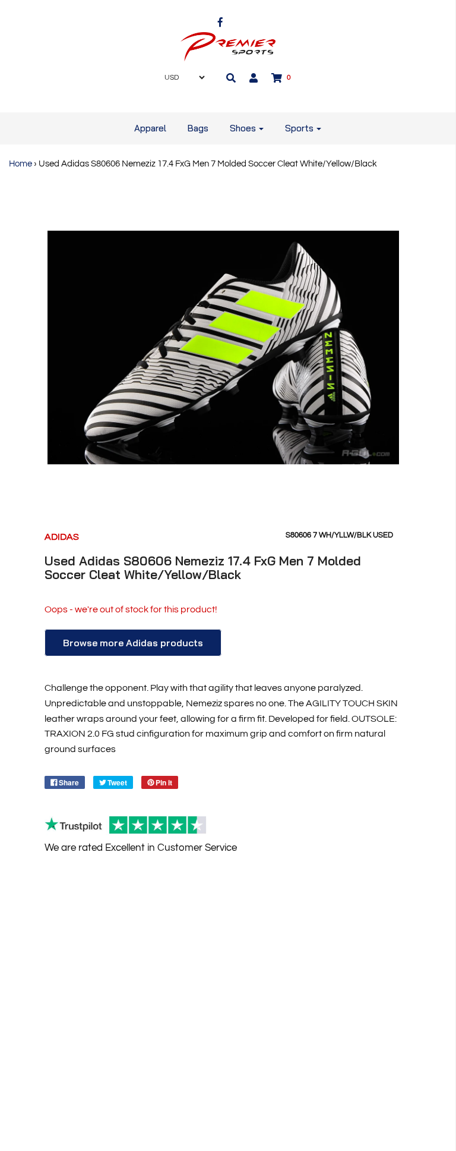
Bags (198, 128)
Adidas (62, 537)
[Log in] (253, 78)
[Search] (231, 78)
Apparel (150, 128)
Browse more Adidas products (133, 643)
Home (20, 163)
